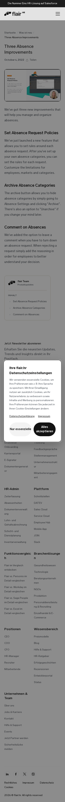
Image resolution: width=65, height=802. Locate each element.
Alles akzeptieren (44, 429)
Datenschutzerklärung (21, 416)
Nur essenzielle (20, 429)
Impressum (44, 416)
